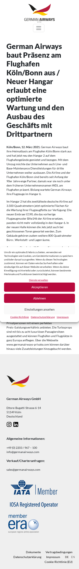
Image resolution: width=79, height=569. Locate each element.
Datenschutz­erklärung (43, 317)
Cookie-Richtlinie (19, 317)
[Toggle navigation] (38, 28)
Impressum (63, 317)
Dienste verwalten (38, 280)
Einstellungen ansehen (39, 309)
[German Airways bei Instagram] (9, 424)
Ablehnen (39, 298)
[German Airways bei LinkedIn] (15, 424)
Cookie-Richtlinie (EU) (59, 562)
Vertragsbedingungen (59, 552)
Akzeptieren (39, 287)
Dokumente (33, 552)
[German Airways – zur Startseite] (39, 12)
